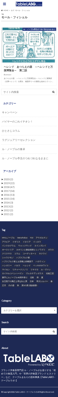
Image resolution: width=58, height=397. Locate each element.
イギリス (16, 241)
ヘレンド (27, 265)
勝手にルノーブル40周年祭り (15, 277)
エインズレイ (40, 245)
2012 (8, 210)
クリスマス (7, 253)
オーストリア (8, 249)
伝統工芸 (50, 273)
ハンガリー (7, 265)
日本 (32, 281)
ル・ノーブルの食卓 (13, 149)
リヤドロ (34, 269)
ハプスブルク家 (23, 257)
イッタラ (37, 241)
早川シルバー (42, 281)
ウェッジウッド (25, 245)
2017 (9, 190)
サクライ (43, 253)
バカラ (17, 265)
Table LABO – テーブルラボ (26, 392)
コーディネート (29, 253)
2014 (8, 202)
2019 (9, 183)
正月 (4, 285)
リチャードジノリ (20, 269)
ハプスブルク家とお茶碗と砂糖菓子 (17, 261)
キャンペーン (9, 112)
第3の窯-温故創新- (30, 285)
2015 (9, 198)
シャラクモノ (8, 257)
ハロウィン (40, 261)
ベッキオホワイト (41, 265)
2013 (8, 206)
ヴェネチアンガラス (34, 273)
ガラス (51, 249)
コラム (17, 253)
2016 (9, 194)
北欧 (32, 277)
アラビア (6, 241)
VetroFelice (22, 237)
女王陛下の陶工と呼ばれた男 (14, 281)
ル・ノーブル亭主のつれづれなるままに (25, 158)
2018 (9, 186)
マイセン (6, 269)
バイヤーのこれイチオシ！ (17, 121)
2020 (8, 179)
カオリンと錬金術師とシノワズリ (30, 249)
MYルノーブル (8, 237)
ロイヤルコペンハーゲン (12, 273)
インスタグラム (9, 245)
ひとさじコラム (11, 130)
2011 (8, 214)
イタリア (27, 241)
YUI (31, 237)
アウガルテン (41, 237)
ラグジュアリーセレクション (18, 139)
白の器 (11, 285)
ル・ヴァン (46, 269)
